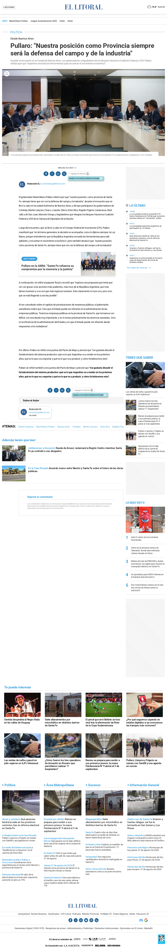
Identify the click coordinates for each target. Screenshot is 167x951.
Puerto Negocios (120, 914)
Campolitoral (24, 914)
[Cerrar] (101, 178)
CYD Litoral (66, 914)
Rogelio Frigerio (119, 426)
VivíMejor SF (106, 914)
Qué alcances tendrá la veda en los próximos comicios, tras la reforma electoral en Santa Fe (145, 236)
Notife (132, 914)
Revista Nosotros (39, 914)
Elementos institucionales (106, 928)
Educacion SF (142, 914)
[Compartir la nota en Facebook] (46, 173)
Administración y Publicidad (80, 928)
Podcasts (76, 914)
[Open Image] (6, 73)
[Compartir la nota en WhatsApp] (58, 173)
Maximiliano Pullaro (45, 426)
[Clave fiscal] (161, 943)
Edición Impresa (26, 426)
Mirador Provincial (90, 914)
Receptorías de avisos (56, 928)
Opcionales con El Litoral (131, 928)
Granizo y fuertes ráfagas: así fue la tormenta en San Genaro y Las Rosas (146, 247)
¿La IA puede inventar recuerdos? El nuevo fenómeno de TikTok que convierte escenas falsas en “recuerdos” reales (147, 214)
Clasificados (53, 914)
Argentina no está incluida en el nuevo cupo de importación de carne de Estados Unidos (146, 258)
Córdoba (76, 426)
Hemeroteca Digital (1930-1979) (29, 928)
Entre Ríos (105, 426)
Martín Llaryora (90, 426)
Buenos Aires (63, 426)
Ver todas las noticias (137, 268)
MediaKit (148, 928)
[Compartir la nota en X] (52, 173)
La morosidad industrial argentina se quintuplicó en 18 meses (146, 225)
